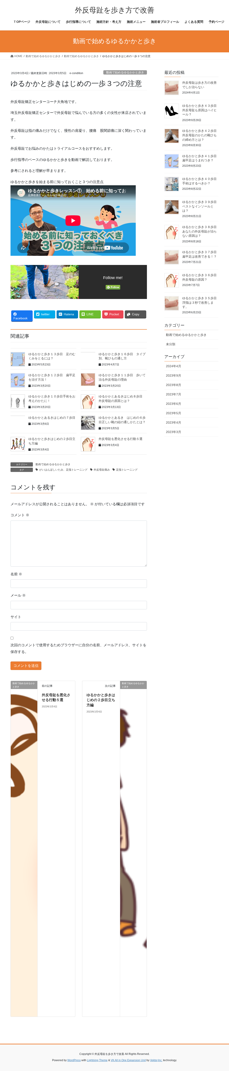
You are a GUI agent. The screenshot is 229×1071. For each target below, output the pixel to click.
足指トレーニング (127, 469)
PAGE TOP (219, 1035)
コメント (20, 515)
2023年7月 (173, 394)
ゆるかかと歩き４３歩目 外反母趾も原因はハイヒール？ (201, 110)
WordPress (74, 1060)
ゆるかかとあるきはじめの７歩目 (51, 417)
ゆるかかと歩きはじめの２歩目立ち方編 (101, 700)
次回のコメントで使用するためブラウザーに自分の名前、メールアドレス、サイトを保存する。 (78, 648)
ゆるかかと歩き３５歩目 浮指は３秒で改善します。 (201, 302)
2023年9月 (173, 375)
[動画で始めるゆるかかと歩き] (24, 848)
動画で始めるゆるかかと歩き (125, 72)
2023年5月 (173, 413)
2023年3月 (173, 432)
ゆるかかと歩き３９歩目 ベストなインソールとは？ (201, 206)
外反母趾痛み (102, 469)
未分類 (170, 344)
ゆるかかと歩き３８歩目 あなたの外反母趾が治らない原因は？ (201, 231)
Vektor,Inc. (156, 1060)
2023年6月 (173, 403)
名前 (16, 574)
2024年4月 (173, 366)
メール (18, 595)
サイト (16, 617)
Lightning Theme (97, 1060)
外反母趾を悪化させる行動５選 (120, 439)
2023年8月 (173, 385)
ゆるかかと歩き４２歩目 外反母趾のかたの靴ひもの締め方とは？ (201, 135)
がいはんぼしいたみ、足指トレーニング (63, 469)
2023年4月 (173, 422)
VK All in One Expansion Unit (128, 1060)
